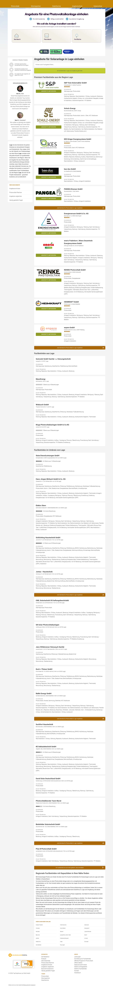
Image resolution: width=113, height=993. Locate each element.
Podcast (43, 959)
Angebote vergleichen (15, 196)
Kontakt (76, 970)
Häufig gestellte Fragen (16, 200)
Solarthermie (56, 6)
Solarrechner (98, 6)
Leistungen (77, 957)
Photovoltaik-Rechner (47, 963)
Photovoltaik (15, 6)
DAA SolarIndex (45, 961)
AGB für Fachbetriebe (80, 968)
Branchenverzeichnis (47, 968)
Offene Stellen (78, 963)
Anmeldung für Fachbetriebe (82, 959)
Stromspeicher (36, 6)
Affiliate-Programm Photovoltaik (83, 961)
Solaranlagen (85, 877)
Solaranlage (60, 902)
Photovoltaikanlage (76, 887)
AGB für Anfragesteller (80, 966)
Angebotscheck (77, 6)
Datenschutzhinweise (80, 965)
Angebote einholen (14, 188)
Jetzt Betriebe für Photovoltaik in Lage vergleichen (70, 208)
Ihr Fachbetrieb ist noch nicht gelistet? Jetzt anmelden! (70, 867)
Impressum (77, 972)
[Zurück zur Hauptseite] (24, 955)
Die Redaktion (45, 957)
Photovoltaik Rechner (15, 192)
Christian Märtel (40, 906)
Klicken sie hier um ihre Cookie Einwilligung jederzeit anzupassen (22, 985)
